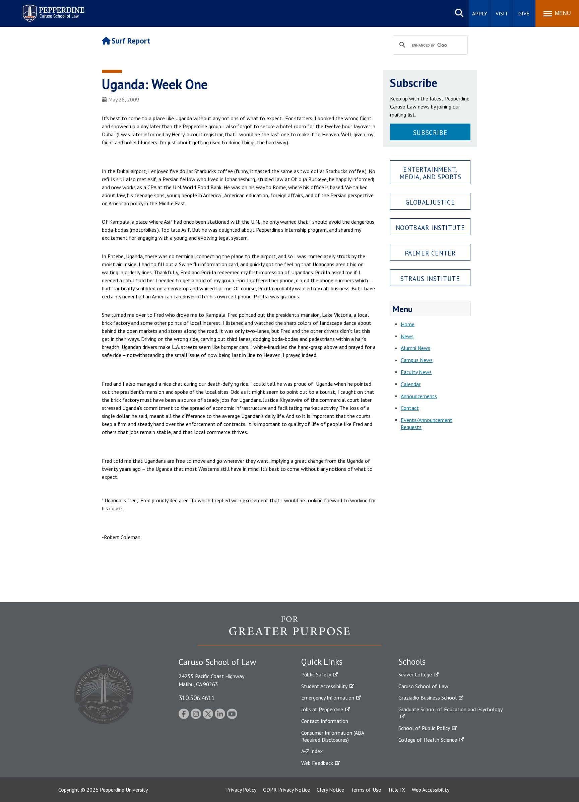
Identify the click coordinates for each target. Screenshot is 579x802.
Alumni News (415, 348)
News (407, 336)
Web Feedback (317, 762)
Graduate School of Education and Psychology (450, 709)
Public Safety (316, 674)
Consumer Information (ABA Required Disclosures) (332, 736)
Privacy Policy (241, 789)
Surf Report (131, 41)
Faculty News (416, 372)
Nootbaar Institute (430, 227)
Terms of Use (366, 789)
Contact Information (324, 721)
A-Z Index (312, 751)
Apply (479, 13)
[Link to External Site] (289, 630)
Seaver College (415, 674)
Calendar (411, 384)
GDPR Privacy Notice (286, 789)
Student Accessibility (324, 686)
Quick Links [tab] (321, 661)
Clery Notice (330, 789)
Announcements (419, 396)
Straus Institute (430, 278)
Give (523, 13)
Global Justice (430, 202)
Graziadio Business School (427, 697)
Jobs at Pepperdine (322, 709)
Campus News (417, 360)
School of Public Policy (424, 728)
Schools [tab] (412, 661)
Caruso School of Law (423, 686)
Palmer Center (430, 253)
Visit (502, 13)
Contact (410, 408)
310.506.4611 (197, 698)
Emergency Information (327, 697)
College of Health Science (427, 739)
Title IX (396, 789)
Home (407, 324)
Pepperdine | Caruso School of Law (52, 9)
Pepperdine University (124, 789)
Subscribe (430, 132)
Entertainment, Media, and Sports (430, 172)
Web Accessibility (430, 789)
